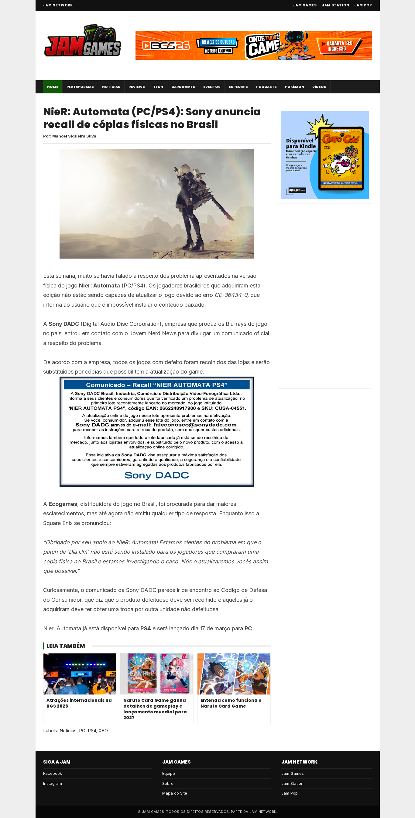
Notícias (111, 86)
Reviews (137, 86)
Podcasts (266, 86)
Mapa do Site (174, 793)
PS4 (92, 730)
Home (52, 86)
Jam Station (335, 5)
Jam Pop (363, 5)
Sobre (167, 783)
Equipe (168, 773)
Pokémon (294, 86)
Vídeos (319, 86)
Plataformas (80, 86)
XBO (103, 730)
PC (82, 730)
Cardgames (183, 86)
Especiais (238, 86)
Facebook (52, 773)
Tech (158, 86)
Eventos (212, 86)
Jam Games (305, 5)
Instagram (52, 783)
